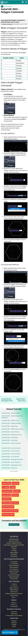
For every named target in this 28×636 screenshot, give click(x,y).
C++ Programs (14, 563)
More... (14, 597)
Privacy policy (14, 606)
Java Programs (14, 567)
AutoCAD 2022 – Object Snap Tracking (12, 429)
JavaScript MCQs (7, 491)
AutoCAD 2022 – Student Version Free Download (12, 416)
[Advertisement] (13, 16)
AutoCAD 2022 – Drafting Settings (11, 423)
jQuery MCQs (6, 495)
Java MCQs (15, 483)
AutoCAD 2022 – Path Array (9, 468)
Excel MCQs (14, 556)
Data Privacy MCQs (8, 507)
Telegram (14, 621)
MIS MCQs (14, 547)
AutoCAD (10, 6)
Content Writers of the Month (14, 615)
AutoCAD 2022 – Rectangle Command (12, 459)
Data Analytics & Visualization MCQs (14, 545)
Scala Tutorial (14, 595)
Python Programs (14, 565)
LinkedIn (14, 624)
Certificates (14, 613)
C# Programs (14, 573)
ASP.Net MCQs (6, 499)
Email (14, 626)
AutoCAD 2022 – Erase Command (11, 448)
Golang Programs (14, 571)
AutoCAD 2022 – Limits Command (11, 443)
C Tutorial (14, 584)
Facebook (14, 623)
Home (5, 6)
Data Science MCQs (8, 514)
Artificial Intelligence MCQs (10, 503)
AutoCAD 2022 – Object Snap (10, 426)
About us (14, 602)
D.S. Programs (14, 569)
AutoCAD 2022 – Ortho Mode (10, 437)
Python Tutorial (14, 588)
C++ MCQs (5, 487)
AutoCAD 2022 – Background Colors (12, 434)
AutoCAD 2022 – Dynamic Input (10, 420)
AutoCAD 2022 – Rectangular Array (11, 465)
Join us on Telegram (8, 632)
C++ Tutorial (14, 586)
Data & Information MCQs (10, 511)
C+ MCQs (14, 550)
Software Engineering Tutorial (14, 593)
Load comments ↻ (14, 524)
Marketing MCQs (14, 539)
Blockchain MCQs (14, 541)
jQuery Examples (14, 577)
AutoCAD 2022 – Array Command (11, 462)
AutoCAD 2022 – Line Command (10, 451)
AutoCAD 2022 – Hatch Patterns (10, 432)
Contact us (14, 604)
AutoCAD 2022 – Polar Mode (10, 440)
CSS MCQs (17, 491)
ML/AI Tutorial (14, 590)
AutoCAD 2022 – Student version (11, 413)
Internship (14, 612)
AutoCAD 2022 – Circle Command (11, 454)
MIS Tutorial (14, 591)
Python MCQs (6, 483)
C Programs (14, 561)
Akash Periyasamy (7, 24)
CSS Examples (14, 579)
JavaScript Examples (14, 575)
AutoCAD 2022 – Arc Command (10, 456)
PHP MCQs (15, 495)
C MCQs (12, 487)
